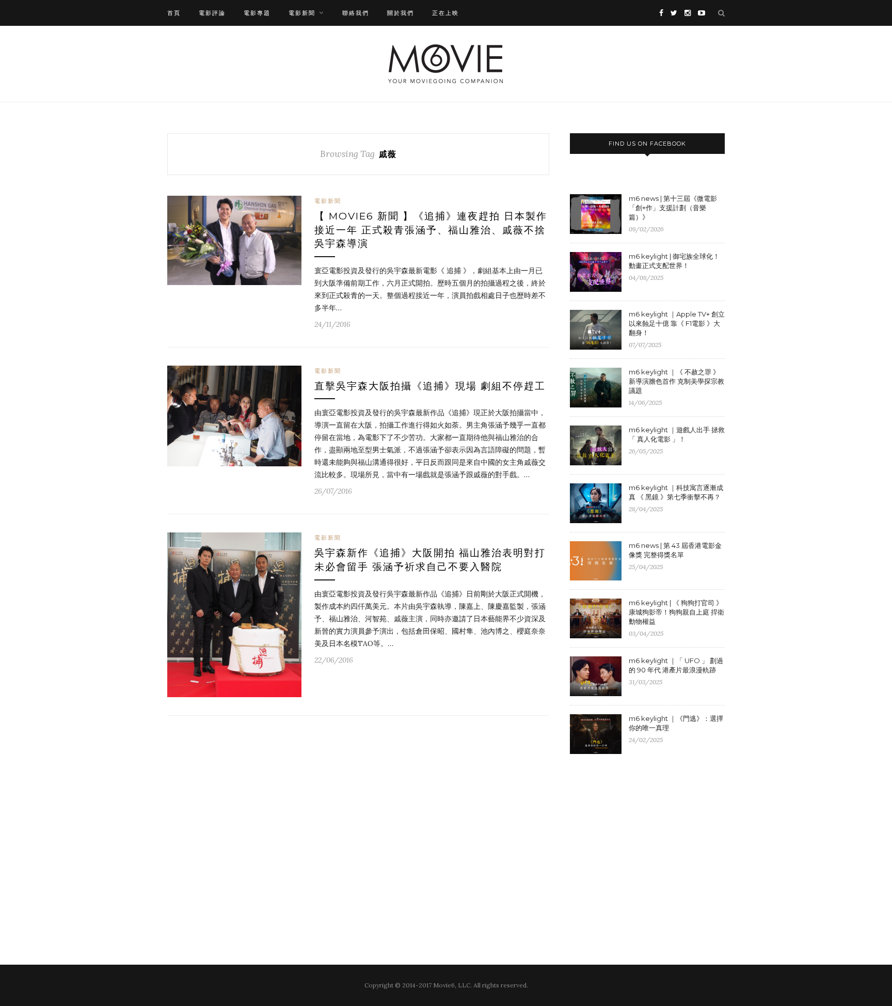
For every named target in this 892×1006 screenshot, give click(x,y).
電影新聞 (302, 13)
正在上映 (445, 13)
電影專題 (257, 13)
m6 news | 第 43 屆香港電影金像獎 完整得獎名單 (675, 550)
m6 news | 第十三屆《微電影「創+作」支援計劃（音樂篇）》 (673, 207)
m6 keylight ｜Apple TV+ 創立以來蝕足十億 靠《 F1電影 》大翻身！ (677, 323)
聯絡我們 (355, 13)
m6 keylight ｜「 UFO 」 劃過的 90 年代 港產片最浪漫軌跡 (676, 665)
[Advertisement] (656, 846)
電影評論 (212, 13)
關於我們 (400, 13)
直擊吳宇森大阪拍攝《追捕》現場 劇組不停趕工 (430, 386)
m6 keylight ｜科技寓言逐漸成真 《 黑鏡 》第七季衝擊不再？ (676, 492)
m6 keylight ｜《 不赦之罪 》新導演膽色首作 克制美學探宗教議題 (676, 381)
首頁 (174, 13)
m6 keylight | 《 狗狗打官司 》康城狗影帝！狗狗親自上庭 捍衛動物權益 (676, 612)
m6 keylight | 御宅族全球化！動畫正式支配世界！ (674, 261)
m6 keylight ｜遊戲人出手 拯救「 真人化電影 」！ (677, 434)
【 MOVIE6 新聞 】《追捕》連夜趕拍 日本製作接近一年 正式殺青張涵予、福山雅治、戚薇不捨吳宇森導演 (430, 229)
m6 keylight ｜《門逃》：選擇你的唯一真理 (676, 723)
